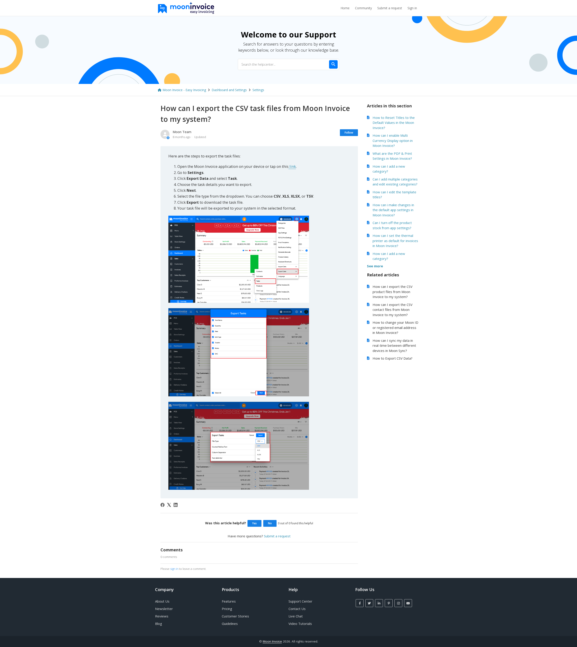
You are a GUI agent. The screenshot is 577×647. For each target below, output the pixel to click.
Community (363, 8)
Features (229, 601)
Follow (349, 132)
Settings (258, 90)
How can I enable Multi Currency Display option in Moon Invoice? (393, 140)
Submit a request (389, 8)
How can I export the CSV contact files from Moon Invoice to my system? (392, 309)
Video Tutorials (300, 623)
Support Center (300, 601)
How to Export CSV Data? (392, 358)
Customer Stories (235, 616)
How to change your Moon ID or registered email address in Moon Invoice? (395, 327)
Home (345, 8)
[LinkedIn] (176, 505)
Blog (158, 623)
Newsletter (164, 608)
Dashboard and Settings (229, 90)
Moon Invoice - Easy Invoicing (184, 90)
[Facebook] (162, 505)
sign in (174, 569)
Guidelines (230, 623)
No (270, 523)
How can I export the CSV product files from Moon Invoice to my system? (392, 291)
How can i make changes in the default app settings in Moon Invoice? (393, 210)
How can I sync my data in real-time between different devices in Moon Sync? (394, 345)
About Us (162, 601)
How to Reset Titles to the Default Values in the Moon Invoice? (394, 122)
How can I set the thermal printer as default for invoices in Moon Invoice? (395, 240)
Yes (254, 523)
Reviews (161, 616)
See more (375, 266)
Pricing (227, 608)
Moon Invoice (272, 641)
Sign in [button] (412, 8)
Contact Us (297, 608)
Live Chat (295, 616)
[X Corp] (169, 505)
